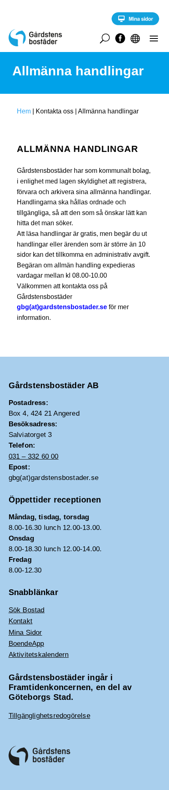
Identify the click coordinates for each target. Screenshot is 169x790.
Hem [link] (24, 111)
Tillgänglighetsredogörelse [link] (49, 716)
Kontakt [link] (20, 621)
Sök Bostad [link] (27, 610)
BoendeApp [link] (26, 643)
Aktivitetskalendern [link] (39, 655)
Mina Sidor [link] (25, 632)
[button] (153, 38)
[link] (135, 23)
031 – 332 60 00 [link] (34, 456)
